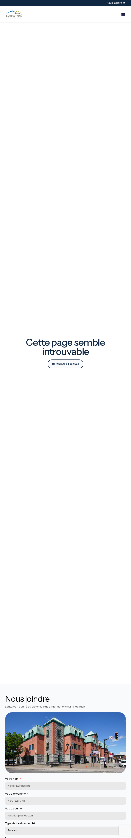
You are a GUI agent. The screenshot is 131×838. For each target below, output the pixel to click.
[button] (123, 14)
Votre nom (12, 779)
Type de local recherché (20, 823)
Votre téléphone (15, 793)
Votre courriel (13, 808)
